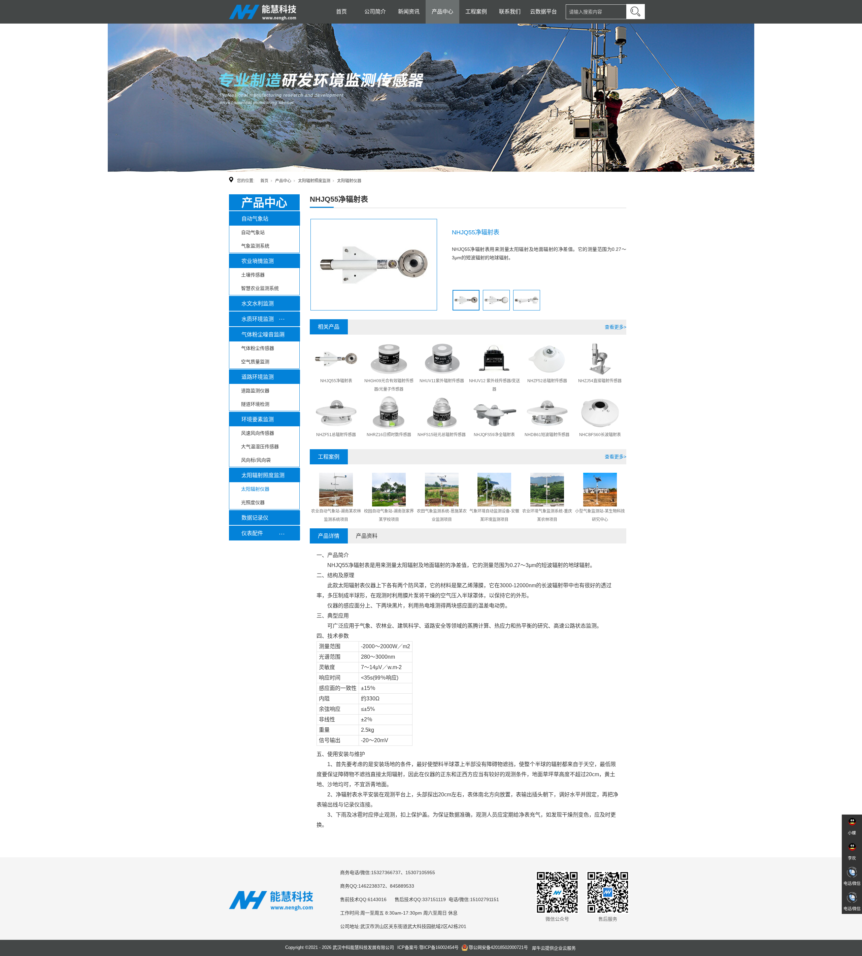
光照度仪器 (253, 502)
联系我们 (510, 11)
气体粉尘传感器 (257, 348)
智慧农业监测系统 (260, 288)
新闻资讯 (409, 11)
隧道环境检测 (255, 404)
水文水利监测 (257, 303)
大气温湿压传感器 (260, 446)
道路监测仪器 (255, 390)
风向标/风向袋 (256, 460)
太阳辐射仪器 (349, 180)
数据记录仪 (254, 518)
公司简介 (375, 11)
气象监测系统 (255, 246)
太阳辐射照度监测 (314, 180)
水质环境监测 (257, 319)
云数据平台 (543, 11)
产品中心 (442, 11)
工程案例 (476, 11)
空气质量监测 (255, 361)
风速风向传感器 (257, 433)
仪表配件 (252, 533)
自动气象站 (254, 219)
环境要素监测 (257, 419)
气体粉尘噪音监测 (263, 334)
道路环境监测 (257, 377)
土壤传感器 (253, 274)
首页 (341, 11)
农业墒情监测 (257, 261)
